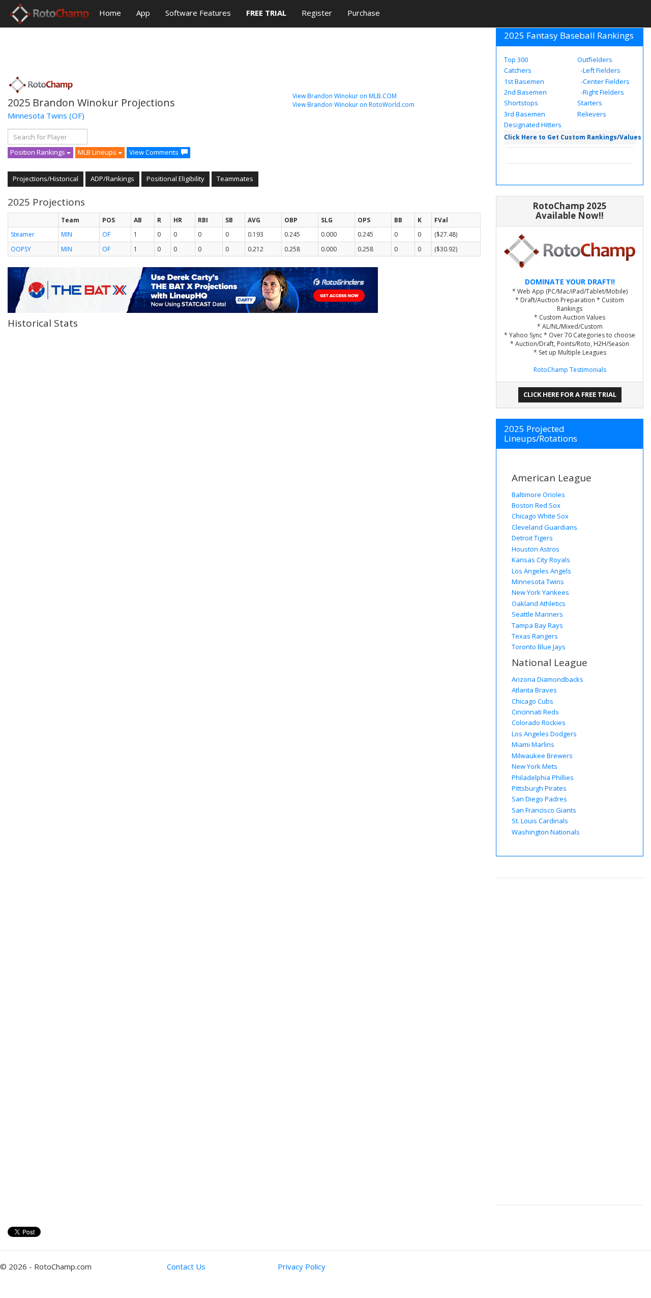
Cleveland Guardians (544, 527)
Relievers (591, 114)
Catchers (517, 70)
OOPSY (21, 249)
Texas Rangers (535, 636)
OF (106, 234)
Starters (589, 102)
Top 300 (516, 59)
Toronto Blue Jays (539, 646)
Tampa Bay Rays (537, 625)
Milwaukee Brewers (542, 755)
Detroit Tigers (532, 537)
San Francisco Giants (544, 810)
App (143, 13)
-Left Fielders (599, 70)
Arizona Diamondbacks (547, 679)
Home (110, 13)
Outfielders (594, 59)
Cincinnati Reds (535, 711)
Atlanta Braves (534, 690)
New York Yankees (540, 592)
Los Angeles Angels (541, 570)
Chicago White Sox (540, 516)
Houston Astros (535, 549)
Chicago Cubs (532, 701)
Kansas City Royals (541, 559)
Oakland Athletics (539, 603)
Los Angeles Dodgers (544, 733)
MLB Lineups (98, 152)
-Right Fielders (601, 92)
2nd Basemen (525, 92)
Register (317, 13)
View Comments (154, 152)
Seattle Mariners (537, 614)
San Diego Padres (539, 798)
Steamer (23, 234)
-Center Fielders (604, 81)
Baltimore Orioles (538, 494)
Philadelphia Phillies (543, 777)
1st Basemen (524, 81)
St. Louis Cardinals (540, 820)
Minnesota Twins (37, 115)
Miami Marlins (533, 744)
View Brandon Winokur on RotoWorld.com (353, 104)
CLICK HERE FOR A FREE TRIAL (569, 394)
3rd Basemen (524, 114)
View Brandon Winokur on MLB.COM (344, 96)
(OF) (76, 115)
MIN (66, 234)
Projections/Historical (45, 178)
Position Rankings (38, 152)
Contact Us (186, 1266)
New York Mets (534, 766)
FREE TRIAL (266, 13)
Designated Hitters (532, 124)
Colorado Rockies (539, 722)
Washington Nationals (546, 832)
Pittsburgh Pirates (539, 788)
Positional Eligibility (175, 178)
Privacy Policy (302, 1266)
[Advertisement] (193, 48)
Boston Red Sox (536, 505)
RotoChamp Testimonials (570, 369)
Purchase (363, 13)
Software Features (198, 13)
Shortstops (521, 102)
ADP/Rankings (112, 178)
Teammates (235, 178)
